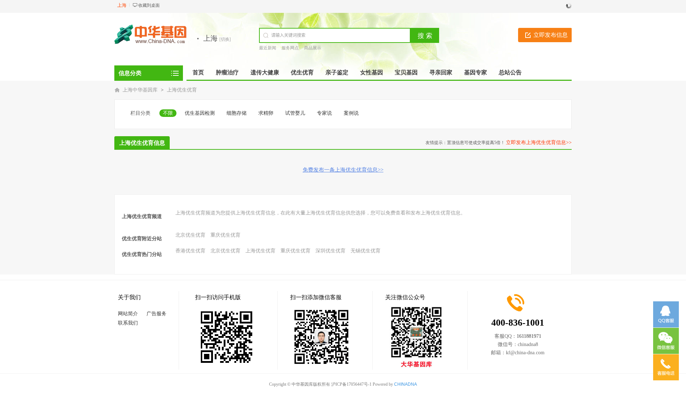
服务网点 (290, 47)
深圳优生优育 (330, 250)
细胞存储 (237, 113)
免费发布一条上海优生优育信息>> (343, 170)
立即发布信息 (550, 35)
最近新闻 (267, 47)
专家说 (324, 113)
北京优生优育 (190, 235)
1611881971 (529, 336)
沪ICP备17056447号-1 (351, 384)
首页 (198, 72)
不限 (168, 113)
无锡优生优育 (366, 250)
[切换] (225, 39)
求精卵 (265, 113)
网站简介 (128, 313)
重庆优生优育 (225, 235)
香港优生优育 (190, 250)
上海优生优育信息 (142, 143)
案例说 (351, 113)
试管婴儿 (295, 113)
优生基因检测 (200, 113)
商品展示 (312, 47)
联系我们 (128, 323)
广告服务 (156, 313)
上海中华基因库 (140, 90)
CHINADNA (405, 384)
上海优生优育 (182, 90)
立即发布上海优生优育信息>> (539, 142)
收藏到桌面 (149, 5)
